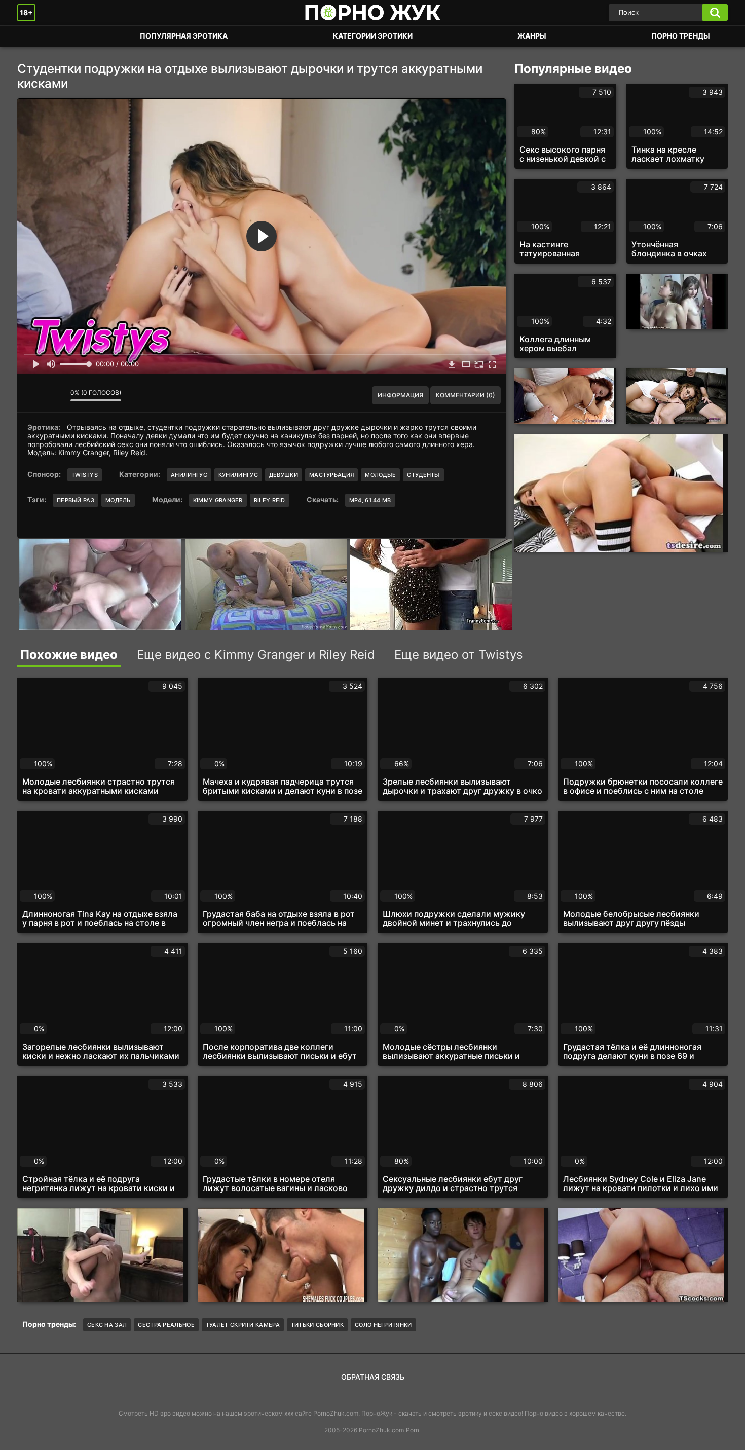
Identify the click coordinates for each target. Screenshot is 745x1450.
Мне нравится (32, 395)
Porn (412, 1430)
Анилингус (189, 474)
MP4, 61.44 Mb (370, 500)
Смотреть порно (35, 36)
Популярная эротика (184, 35)
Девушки (283, 474)
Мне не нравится (55, 395)
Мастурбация (331, 474)
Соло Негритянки (383, 1324)
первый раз (75, 500)
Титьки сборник (317, 1324)
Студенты (423, 474)
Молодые (380, 474)
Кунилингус (238, 474)
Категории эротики (373, 35)
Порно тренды (680, 35)
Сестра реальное (166, 1324)
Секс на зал (107, 1324)
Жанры (531, 35)
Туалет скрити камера (243, 1324)
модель (118, 500)
